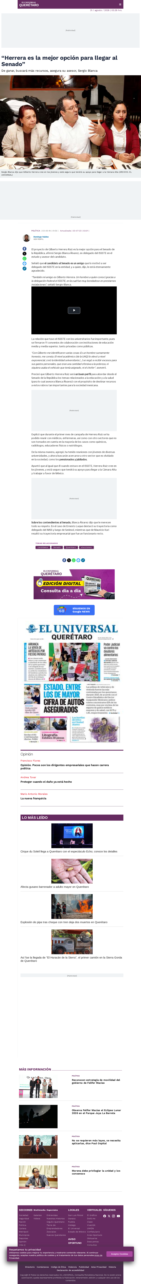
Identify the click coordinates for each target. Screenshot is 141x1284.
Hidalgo (72, 1225)
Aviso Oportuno (94, 1235)
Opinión (27, 754)
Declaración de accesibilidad (70, 1270)
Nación (22, 1222)
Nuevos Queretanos (56, 1235)
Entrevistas (52, 1215)
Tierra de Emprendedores (55, 1227)
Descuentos (93, 1242)
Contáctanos (43, 1267)
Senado (57, 547)
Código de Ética (58, 1267)
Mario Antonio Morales (34, 793)
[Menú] (120, 4)
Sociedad (23, 1215)
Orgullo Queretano (56, 1222)
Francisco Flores (30, 760)
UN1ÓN (90, 1228)
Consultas (92, 1245)
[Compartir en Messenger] (24, 264)
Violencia (72, 1267)
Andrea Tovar (28, 777)
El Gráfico (92, 1215)
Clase (90, 1222)
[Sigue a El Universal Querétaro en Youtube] (119, 1217)
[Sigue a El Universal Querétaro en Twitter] (110, 1217)
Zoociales (51, 1232)
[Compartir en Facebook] (24, 249)
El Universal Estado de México (77, 1230)
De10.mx (91, 1218)
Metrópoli (23, 1232)
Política (35, 231)
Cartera (22, 1228)
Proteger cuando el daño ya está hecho (46, 781)
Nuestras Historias (56, 1218)
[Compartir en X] (24, 254)
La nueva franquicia (33, 798)
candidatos (43, 547)
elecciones (86, 547)
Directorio (30, 1267)
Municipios (24, 1235)
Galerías (38, 1215)
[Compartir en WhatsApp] (24, 259)
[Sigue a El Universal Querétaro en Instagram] (114, 1217)
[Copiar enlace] (24, 268)
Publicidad (84, 1267)
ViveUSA (91, 1225)
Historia (112, 1267)
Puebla (71, 1222)
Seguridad (24, 1218)
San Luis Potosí (75, 1215)
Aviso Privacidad (98, 1267)
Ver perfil (38, 239)
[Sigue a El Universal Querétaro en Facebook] (105, 1217)
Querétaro (71, 547)
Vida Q (22, 1245)
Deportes (23, 1238)
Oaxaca (71, 1218)
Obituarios (92, 1238)
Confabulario (93, 1232)
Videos (37, 1218)
